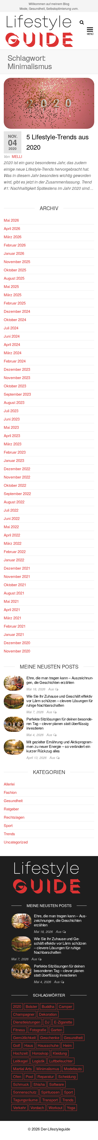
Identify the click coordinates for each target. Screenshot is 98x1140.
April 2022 (12, 534)
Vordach (37, 1107)
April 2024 (12, 344)
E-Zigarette (63, 1022)
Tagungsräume (25, 1099)
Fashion (10, 792)
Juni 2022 (12, 518)
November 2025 (17, 261)
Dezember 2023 (17, 369)
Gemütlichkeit (24, 1037)
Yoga (71, 1107)
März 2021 (12, 617)
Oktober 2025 (15, 269)
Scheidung (67, 1076)
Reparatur (45, 1076)
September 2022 (17, 493)
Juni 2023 (12, 419)
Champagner (23, 1014)
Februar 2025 (15, 303)
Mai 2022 (11, 526)
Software (56, 1084)
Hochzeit (20, 1053)
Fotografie (38, 1029)
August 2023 (14, 402)
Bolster (31, 1006)
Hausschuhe (48, 1045)
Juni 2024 (12, 336)
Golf (16, 1045)
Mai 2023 (11, 427)
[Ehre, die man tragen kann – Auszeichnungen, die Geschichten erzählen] (14, 682)
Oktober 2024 (15, 319)
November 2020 (17, 650)
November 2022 (17, 476)
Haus (28, 1045)
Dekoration (48, 1014)
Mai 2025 (11, 286)
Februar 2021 (15, 626)
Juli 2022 (11, 510)
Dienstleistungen (26, 1022)
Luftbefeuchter (61, 1060)
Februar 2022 (15, 551)
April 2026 (12, 228)
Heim (67, 1045)
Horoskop (40, 1053)
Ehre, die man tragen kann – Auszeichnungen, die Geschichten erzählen (59, 680)
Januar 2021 (14, 634)
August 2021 (14, 592)
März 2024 (12, 352)
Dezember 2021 (17, 568)
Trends (9, 833)
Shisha (39, 1084)
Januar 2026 (14, 253)
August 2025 (14, 278)
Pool (29, 1076)
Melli (17, 156)
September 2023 (17, 394)
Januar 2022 (14, 559)
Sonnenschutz (25, 1092)
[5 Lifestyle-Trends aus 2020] (49, 102)
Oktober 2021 (15, 584)
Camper (65, 1006)
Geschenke (49, 1037)
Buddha (48, 1006)
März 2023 (12, 443)
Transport (50, 1099)
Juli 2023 (11, 410)
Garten (56, 1029)
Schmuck (21, 1084)
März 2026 (12, 236)
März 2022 (12, 543)
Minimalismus (47, 1068)
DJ (47, 1022)
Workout (55, 1107)
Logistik (38, 1060)
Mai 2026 (11, 220)
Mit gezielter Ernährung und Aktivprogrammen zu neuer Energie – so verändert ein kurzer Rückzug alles (59, 746)
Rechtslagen (14, 817)
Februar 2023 (15, 452)
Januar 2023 (14, 460)
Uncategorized (16, 842)
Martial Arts (22, 1068)
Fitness (19, 1029)
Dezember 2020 (17, 642)
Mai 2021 (11, 601)
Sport (8, 825)
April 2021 (12, 609)
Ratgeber (11, 808)
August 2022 (14, 501)
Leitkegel (20, 1060)
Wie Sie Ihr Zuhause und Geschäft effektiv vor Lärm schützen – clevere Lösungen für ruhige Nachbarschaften (59, 700)
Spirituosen (50, 1092)
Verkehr (19, 1107)
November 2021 (17, 576)
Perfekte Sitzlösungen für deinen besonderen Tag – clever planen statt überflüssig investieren (59, 723)
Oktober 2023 (15, 385)
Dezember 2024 (17, 311)
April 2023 (12, 435)
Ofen (17, 1076)
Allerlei (9, 784)
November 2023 (17, 377)
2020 (17, 1006)
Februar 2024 (15, 361)
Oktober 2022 (15, 485)
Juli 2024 (11, 327)
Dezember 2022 (17, 468)
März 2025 (12, 294)
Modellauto (73, 1068)
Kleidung (60, 1053)
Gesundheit (13, 800)
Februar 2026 (15, 245)
